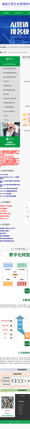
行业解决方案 (7, 85)
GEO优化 (6, 81)
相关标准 (6, 94)
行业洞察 (20, 411)
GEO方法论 (21, 404)
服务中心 (14, 52)
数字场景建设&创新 (9, 90)
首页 (9, 52)
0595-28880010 (27, 207)
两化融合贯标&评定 (9, 103)
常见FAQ (20, 413)
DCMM (5, 115)
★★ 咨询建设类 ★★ (9, 77)
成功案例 (20, 409)
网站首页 (6, 13)
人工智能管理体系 (8, 107)
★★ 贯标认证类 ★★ (9, 98)
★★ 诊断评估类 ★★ (12, 47)
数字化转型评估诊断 (24, 47)
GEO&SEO (18, 13)
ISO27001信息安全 (9, 111)
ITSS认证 (6, 120)
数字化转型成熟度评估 (10, 73)
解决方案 (20, 407)
